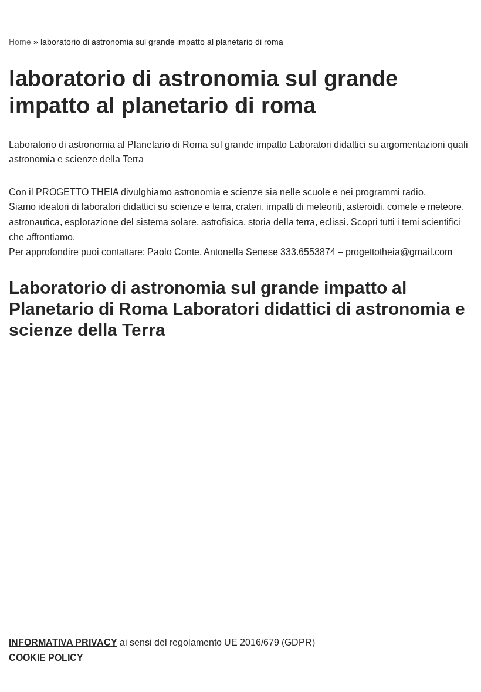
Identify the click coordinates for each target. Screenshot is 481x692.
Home (20, 41)
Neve (188, 679)
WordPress (281, 679)
